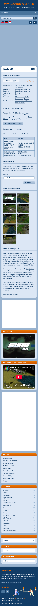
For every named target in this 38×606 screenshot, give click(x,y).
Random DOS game (9, 476)
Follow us (5, 587)
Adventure (19, 490)
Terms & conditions (7, 600)
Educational (19, 495)
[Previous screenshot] (5, 346)
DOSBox (8, 81)
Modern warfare (20, 103)
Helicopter (18, 101)
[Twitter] (35, 22)
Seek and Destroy (28, 265)
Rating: (6, 174)
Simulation (19, 523)
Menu (6, 13)
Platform (19, 508)
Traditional (19, 528)
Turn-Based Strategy (19, 531)
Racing (19, 513)
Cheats (5, 481)
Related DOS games (9, 473)
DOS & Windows (27, 101)
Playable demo (22, 152)
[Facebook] (30, 22)
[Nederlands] (10, 22)
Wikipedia (26, 99)
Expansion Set (19, 498)
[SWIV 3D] (9, 198)
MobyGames (19, 99)
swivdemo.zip (9, 152)
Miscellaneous (19, 505)
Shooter (17, 93)
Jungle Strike (30, 269)
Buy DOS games (8, 463)
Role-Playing (19, 518)
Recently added (8, 471)
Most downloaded (8, 466)
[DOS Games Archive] (19, 5)
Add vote (30, 183)
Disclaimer (20, 598)
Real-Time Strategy (19, 515)
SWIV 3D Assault (20, 85)
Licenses (6, 546)
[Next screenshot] (33, 346)
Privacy (11, 598)
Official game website (22, 97)
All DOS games (7, 458)
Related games (8, 557)
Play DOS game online (14, 123)
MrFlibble (15, 294)
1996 (16, 95)
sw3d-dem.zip (9, 141)
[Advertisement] (19, 44)
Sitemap (4, 598)
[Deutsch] (6, 22)
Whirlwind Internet (16, 603)
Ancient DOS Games (21, 362)
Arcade (19, 493)
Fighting (19, 500)
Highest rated (7, 468)
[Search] (35, 18)
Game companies (8, 478)
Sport (19, 525)
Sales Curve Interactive (22, 89)
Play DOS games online (10, 461)
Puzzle (19, 510)
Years (5, 536)
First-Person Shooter (19, 503)
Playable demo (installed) (26, 143)
